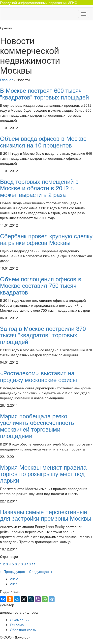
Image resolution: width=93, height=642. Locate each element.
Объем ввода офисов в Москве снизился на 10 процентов (43, 141)
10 (29, 563)
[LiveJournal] (31, 599)
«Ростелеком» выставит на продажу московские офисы (38, 376)
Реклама (17, 624)
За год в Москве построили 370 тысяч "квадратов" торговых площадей (43, 335)
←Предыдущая (13, 571)
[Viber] (38, 599)
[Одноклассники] (10, 599)
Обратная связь (23, 629)
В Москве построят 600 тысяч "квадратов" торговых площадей (44, 93)
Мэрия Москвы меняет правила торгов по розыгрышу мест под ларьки (43, 474)
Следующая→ (40, 571)
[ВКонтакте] (3, 599)
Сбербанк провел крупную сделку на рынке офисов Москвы (46, 239)
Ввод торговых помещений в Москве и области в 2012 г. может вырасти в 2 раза (39, 188)
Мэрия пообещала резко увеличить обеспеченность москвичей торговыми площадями (37, 425)
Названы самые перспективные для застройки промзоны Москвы (45, 514)
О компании (20, 619)
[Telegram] (52, 599)
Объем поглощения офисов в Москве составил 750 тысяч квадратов (40, 285)
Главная (6, 79)
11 (34, 563)
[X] (24, 599)
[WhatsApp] (45, 599)
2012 (14, 578)
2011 (14, 583)
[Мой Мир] (17, 599)
